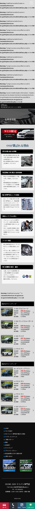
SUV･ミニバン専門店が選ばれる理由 (15, 434)
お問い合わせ (8, 456)
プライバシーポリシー (11, 451)
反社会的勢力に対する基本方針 (13, 453)
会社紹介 (7, 445)
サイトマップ (8, 448)
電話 (13, 507)
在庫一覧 (4, 507)
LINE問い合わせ (30, 507)
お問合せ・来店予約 (22, 507)
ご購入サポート (9, 439)
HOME (6, 428)
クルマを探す (8, 431)
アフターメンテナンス (11, 437)
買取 (6, 442)
